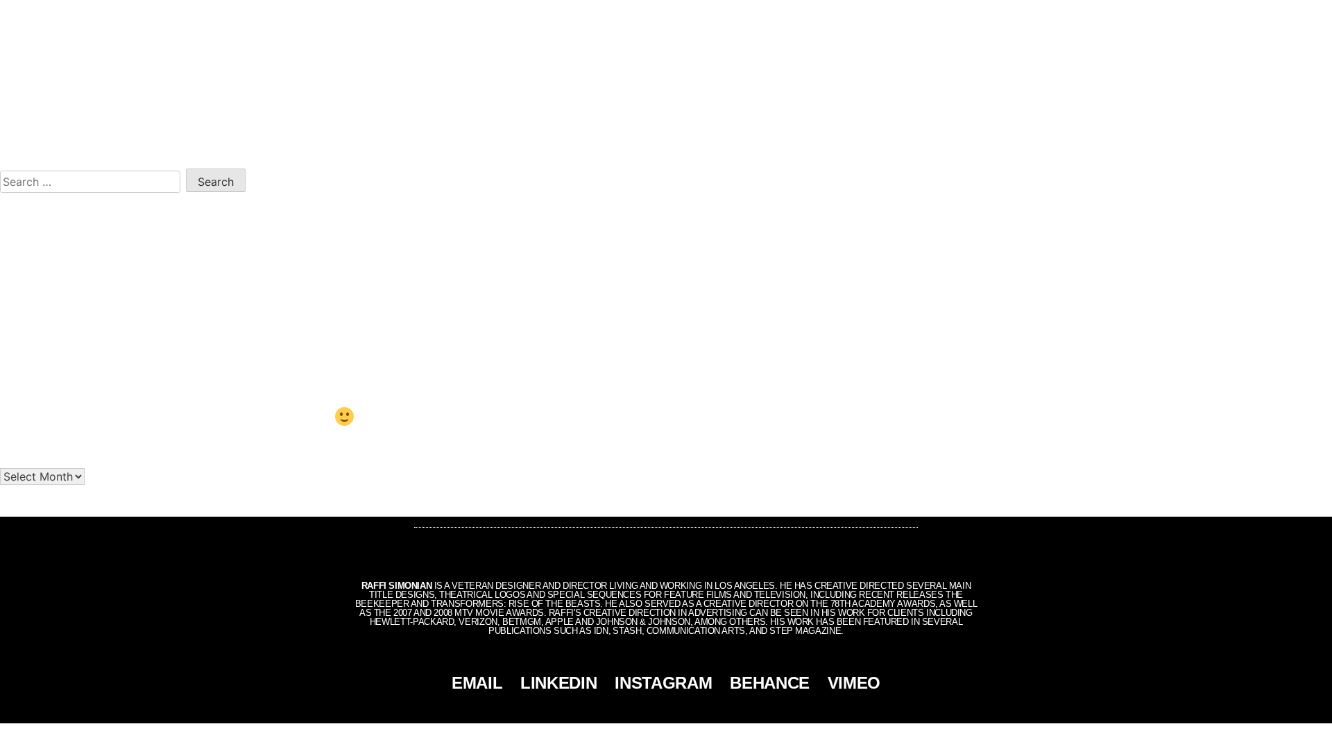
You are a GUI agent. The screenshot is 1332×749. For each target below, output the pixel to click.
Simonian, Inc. (642, 734)
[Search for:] (93, 179)
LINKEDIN (558, 682)
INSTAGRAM (663, 682)
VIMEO (854, 682)
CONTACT (1262, 15)
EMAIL (477, 682)
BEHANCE (770, 682)
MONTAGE (1201, 15)
